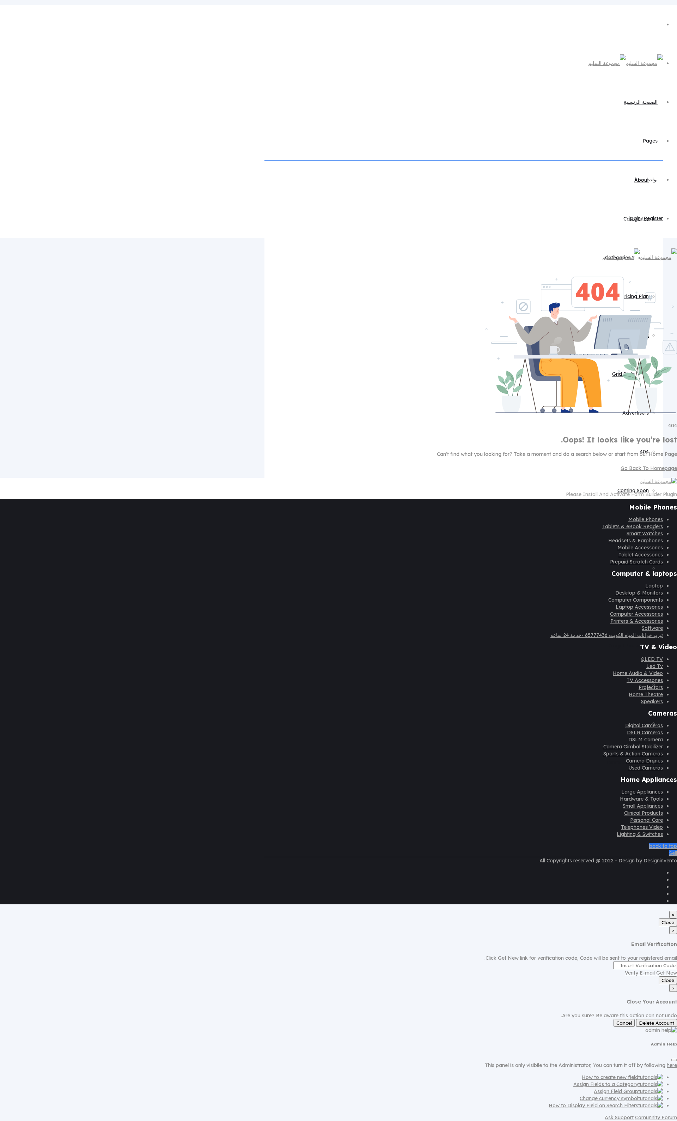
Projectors (651, 687)
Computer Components (635, 600)
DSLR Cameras (645, 732)
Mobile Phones (645, 519)
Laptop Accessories (639, 607)
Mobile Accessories (640, 547)
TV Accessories (645, 680)
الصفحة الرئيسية (641, 102)
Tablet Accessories (640, 555)
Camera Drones (644, 761)
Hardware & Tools (641, 799)
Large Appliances (642, 792)
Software (652, 628)
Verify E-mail (640, 973)
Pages (650, 141)
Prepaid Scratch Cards (636, 562)
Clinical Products (643, 813)
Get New (666, 973)
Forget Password (628, 646)
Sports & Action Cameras (633, 754)
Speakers (652, 701)
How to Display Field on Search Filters (593, 1105)
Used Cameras (645, 768)
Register (653, 218)
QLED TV (652, 659)
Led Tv (654, 666)
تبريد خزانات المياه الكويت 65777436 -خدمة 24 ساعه (606, 635)
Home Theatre (646, 694)
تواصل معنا (646, 179)
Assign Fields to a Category (605, 1084)
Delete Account (656, 1023)
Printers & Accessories (636, 621)
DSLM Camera (645, 739)
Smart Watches (645, 533)
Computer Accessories (636, 614)
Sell (673, 853)
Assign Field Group (616, 1091)
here (672, 1065)
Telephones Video (642, 827)
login (635, 218)
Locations (637, 568)
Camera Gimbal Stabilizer (633, 746)
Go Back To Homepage (649, 468)
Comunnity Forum (656, 1117)
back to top (663, 846)
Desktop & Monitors (639, 593)
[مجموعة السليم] (625, 63)
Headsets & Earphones (635, 540)
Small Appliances (643, 806)
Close (667, 922)
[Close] (674, 1060)
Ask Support (619, 1117)
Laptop (654, 586)
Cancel (624, 1023)
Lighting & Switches (640, 834)
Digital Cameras (644, 725)
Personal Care (646, 820)
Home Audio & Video (638, 673)
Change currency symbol (609, 1098)
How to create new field (610, 1077)
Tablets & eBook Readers (632, 526)
